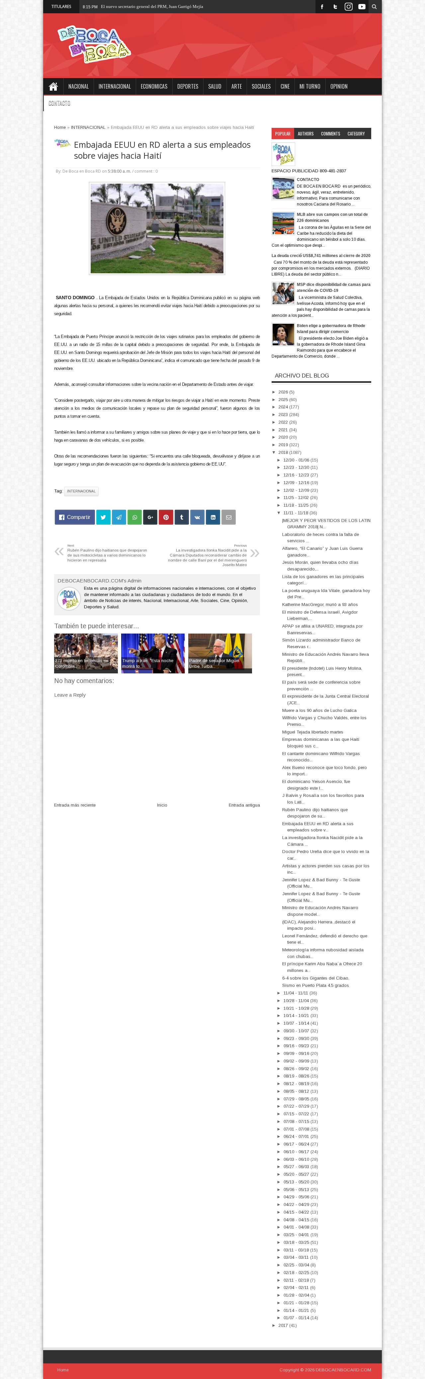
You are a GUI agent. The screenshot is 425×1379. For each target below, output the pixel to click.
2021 (284, 429)
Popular (283, 133)
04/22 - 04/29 (297, 1204)
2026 (284, 391)
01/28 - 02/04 (297, 1295)
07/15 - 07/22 (297, 1113)
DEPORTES (187, 86)
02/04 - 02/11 (297, 1287)
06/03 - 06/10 (297, 1159)
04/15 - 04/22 (297, 1212)
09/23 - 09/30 (297, 1038)
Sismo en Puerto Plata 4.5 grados (315, 985)
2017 (284, 1325)
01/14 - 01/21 (297, 1310)
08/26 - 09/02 (297, 1068)
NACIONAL (78, 86)
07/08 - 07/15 (297, 1121)
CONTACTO (59, 103)
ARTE (236, 86)
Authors (306, 133)
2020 (284, 437)
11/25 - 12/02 (297, 497)
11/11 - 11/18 (296, 512)
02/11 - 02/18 (297, 1280)
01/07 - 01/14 (297, 1317)
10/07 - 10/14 (297, 1023)
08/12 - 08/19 (297, 1083)
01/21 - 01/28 (297, 1302)
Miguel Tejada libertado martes (312, 732)
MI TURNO (309, 86)
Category (356, 133)
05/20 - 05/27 (297, 1174)
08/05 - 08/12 (297, 1091)
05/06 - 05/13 (297, 1189)
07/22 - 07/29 (297, 1106)
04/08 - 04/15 (297, 1219)
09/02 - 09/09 (297, 1061)
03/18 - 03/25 (297, 1242)
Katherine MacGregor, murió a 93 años (320, 604)
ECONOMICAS (154, 86)
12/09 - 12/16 (297, 482)
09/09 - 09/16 (297, 1053)
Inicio (162, 805)
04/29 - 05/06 (297, 1196)
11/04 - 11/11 (296, 993)
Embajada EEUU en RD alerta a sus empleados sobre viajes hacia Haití (162, 150)
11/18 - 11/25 (297, 505)
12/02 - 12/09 (297, 490)
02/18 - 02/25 (297, 1272)
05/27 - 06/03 (297, 1166)
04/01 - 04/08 (297, 1227)
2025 (284, 399)
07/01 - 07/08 (297, 1129)
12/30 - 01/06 (297, 460)
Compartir (78, 517)
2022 (284, 422)
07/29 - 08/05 (297, 1098)
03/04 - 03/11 (297, 1257)
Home (53, 86)
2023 (284, 414)
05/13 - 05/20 (297, 1181)
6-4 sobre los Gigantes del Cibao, (315, 978)
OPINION (339, 86)
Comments (330, 133)
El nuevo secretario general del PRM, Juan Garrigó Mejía (152, 6)
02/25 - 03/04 (297, 1264)
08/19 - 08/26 (297, 1076)
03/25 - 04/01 (297, 1234)
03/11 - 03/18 (297, 1250)
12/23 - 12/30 (297, 467)
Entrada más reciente (75, 805)
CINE (285, 86)
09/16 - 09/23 (297, 1045)
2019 (284, 444)
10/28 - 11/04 (297, 1000)
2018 (284, 452)
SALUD (214, 86)
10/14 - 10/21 (297, 1015)
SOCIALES (261, 86)
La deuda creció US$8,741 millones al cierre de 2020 (321, 255)
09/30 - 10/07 (297, 1030)
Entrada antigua (244, 805)
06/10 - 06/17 (297, 1151)
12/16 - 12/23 (297, 475)
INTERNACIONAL (115, 86)
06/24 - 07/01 (297, 1136)
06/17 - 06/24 (297, 1144)
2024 (284, 406)
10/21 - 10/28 (297, 1008)
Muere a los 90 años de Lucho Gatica (319, 710)
